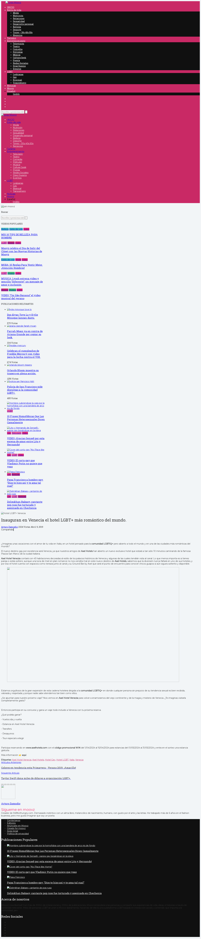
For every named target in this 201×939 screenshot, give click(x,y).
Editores (11, 823)
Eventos (17, 68)
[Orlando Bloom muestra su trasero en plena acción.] (19, 365)
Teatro (16, 46)
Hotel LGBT (62, 759)
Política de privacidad (18, 833)
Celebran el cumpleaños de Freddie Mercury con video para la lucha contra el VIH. (23, 353)
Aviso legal (12, 831)
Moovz (10, 88)
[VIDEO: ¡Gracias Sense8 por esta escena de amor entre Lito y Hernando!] (26, 430)
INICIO (10, 7)
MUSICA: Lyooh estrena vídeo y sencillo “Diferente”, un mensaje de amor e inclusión (22, 281)
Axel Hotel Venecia (21, 759)
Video (26, 229)
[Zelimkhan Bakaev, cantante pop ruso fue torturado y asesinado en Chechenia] (26, 494)
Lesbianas (18, 74)
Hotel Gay (50, 759)
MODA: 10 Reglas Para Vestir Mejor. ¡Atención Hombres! (22, 266)
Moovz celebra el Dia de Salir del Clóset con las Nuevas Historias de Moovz (21, 251)
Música (16, 54)
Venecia (79, 759)
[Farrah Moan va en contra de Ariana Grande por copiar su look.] (21, 326)
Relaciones (18, 18)
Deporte (17, 29)
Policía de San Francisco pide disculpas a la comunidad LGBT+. (25, 389)
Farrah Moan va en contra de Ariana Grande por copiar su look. (25, 334)
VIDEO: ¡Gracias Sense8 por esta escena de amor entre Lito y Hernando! (25, 441)
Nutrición (18, 15)
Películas (18, 52)
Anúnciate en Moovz (17, 825)
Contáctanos (13, 820)
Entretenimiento (16, 40)
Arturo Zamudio (9, 526)
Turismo (11, 38)
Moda (16, 12)
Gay (15, 77)
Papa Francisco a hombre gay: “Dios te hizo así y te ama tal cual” (25, 482)
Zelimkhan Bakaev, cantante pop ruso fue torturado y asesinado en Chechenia (24, 504)
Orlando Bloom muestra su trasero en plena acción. (23, 372)
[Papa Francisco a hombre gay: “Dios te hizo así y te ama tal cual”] (16, 471)
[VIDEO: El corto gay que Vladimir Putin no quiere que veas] (26, 452)
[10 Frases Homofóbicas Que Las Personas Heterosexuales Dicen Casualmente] (26, 408)
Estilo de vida (14, 10)
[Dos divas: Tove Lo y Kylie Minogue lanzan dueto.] (19, 309)
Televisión (18, 43)
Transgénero (19, 82)
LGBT (10, 71)
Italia (71, 759)
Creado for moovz (16, 828)
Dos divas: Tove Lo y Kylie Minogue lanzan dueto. (22, 316)
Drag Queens (19, 66)
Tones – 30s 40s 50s (23, 32)
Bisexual (17, 80)
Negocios (17, 35)
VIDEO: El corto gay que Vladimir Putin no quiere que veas (24, 463)
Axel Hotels (38, 759)
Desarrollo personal (23, 24)
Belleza (17, 26)
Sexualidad (19, 21)
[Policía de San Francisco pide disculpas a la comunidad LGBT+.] (20, 381)
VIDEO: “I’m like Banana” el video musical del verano (20, 297)
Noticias (11, 85)
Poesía (16, 60)
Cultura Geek (19, 57)
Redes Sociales (20, 63)
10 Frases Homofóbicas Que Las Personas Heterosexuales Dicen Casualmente (26, 419)
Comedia (17, 49)
